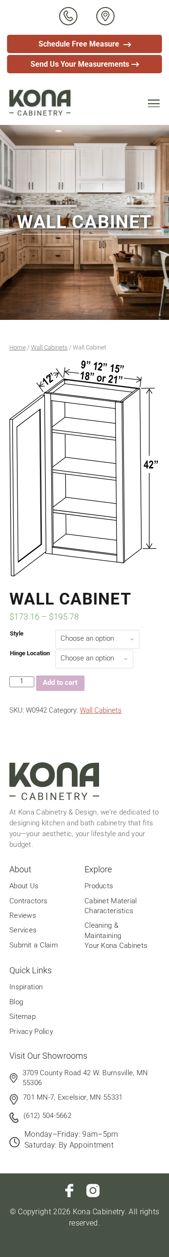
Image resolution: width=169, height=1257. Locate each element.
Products (98, 886)
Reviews (22, 915)
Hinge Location (30, 653)
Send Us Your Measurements (80, 64)
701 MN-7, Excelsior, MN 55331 (73, 1097)
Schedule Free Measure (79, 43)
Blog (16, 1002)
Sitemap (22, 1016)
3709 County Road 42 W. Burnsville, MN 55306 (85, 1078)
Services (23, 930)
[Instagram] (93, 1190)
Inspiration (26, 987)
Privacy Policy (31, 1031)
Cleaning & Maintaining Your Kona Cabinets (115, 935)
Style (16, 633)
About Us (23, 886)
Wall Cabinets (49, 347)
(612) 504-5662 (47, 1115)
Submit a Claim (33, 945)
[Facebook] (69, 1190)
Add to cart (60, 683)
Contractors (28, 901)
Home (17, 347)
